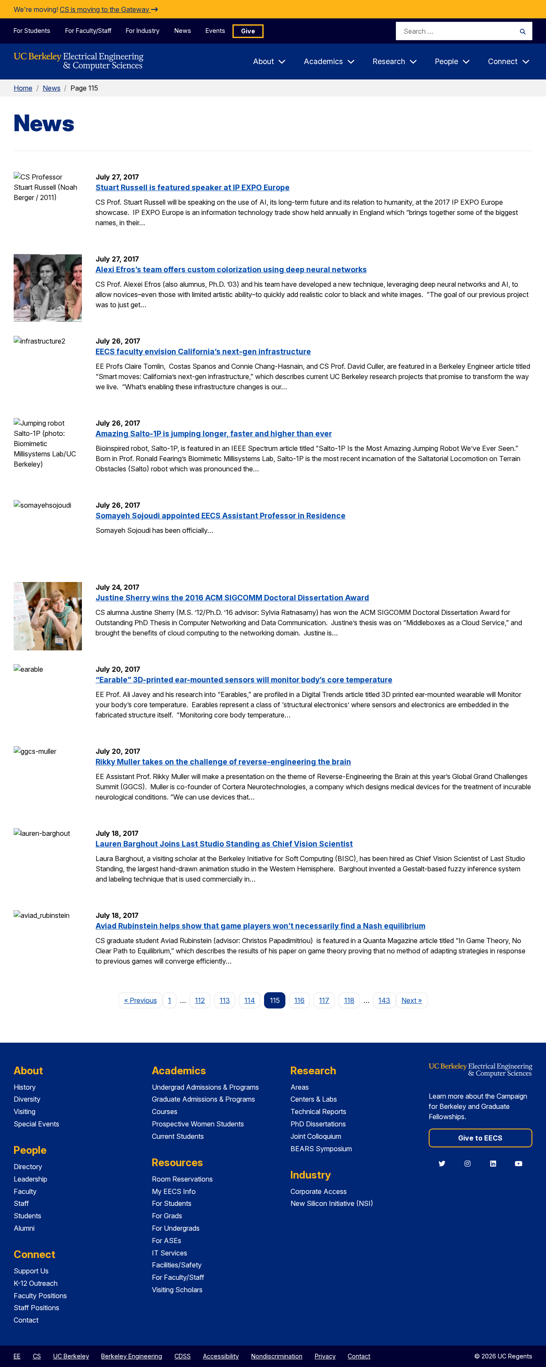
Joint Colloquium (315, 1136)
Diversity (27, 1099)
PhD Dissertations (318, 1124)
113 (225, 1000)
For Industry (143, 30)
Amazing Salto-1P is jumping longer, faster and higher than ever (214, 433)
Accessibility (221, 1356)
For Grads (167, 1215)
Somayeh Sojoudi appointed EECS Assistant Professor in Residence (221, 515)
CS (37, 1356)
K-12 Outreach (36, 1283)
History (25, 1087)
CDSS (182, 1356)
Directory (28, 1166)
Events (215, 30)
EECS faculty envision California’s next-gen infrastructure (203, 351)
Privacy (325, 1356)
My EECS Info (174, 1191)
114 (249, 1000)
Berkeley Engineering (131, 1356)
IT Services (169, 1253)
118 (349, 1000)
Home (23, 88)
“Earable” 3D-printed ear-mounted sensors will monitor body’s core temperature (244, 679)
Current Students (178, 1136)
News (182, 30)
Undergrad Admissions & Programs (205, 1087)
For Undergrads (176, 1228)
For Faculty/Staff (88, 30)
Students (27, 1215)
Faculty (25, 1191)
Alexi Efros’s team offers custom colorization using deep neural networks (231, 269)
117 (324, 1000)
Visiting (24, 1111)
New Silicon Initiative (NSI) (331, 1203)
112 (200, 1000)
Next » (414, 1000)
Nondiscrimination (276, 1356)
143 (384, 1000)
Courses (164, 1111)
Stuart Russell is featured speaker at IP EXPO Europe (193, 187)
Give (248, 31)
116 (299, 1000)
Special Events (36, 1124)
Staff (21, 1203)
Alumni (24, 1228)
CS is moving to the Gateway (105, 9)
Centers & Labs (313, 1099)
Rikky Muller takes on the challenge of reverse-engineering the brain (223, 761)
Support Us (31, 1271)
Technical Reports (318, 1111)
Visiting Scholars (177, 1289)
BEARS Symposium (321, 1148)
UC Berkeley (71, 1356)
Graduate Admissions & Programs (203, 1099)
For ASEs (166, 1240)
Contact (26, 1320)
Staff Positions (36, 1307)
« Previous (143, 1000)
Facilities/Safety (177, 1265)
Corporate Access (318, 1191)
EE (17, 1356)
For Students (32, 30)
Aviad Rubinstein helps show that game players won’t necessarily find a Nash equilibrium (260, 925)
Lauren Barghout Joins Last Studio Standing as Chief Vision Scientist (224, 843)
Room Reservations (182, 1179)
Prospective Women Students (198, 1124)
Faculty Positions (40, 1295)
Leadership (30, 1179)
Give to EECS (480, 1138)
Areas (299, 1087)
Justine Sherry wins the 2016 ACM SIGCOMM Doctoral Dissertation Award (232, 597)
